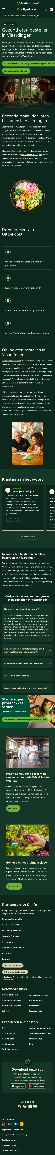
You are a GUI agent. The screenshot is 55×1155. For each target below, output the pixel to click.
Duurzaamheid (35, 1011)
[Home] (27, 9)
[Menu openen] (3, 9)
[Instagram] (25, 1106)
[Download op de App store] (18, 1086)
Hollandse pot (8, 1044)
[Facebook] (20, 1106)
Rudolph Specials (10, 1049)
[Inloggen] (46, 9)
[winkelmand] (51, 9)
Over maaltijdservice (11, 1000)
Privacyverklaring (9, 1145)
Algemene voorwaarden (12, 1129)
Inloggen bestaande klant (16, 71)
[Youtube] (35, 1106)
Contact (6, 959)
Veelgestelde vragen (12, 924)
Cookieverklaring (9, 1140)
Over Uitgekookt (10, 995)
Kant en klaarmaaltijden (40, 1033)
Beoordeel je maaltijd (12, 919)
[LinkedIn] (30, 1106)
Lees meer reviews (27, 536)
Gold (4, 1028)
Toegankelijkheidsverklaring (14, 1134)
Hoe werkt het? (36, 1000)
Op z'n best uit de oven (13, 947)
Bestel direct (14, 886)
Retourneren (8, 942)
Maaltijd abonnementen (40, 1028)
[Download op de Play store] (36, 1086)
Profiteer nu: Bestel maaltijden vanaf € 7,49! (25, 719)
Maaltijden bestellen (11, 1005)
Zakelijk (5, 1011)
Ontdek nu (13, 808)
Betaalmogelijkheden (12, 930)
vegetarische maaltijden (31, 154)
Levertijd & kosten (10, 936)
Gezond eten (8, 1038)
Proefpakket (34, 1005)
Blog (31, 1044)
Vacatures (7, 953)
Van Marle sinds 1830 (38, 995)
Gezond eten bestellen (16, 15)
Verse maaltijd (35, 1038)
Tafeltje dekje (8, 1033)
